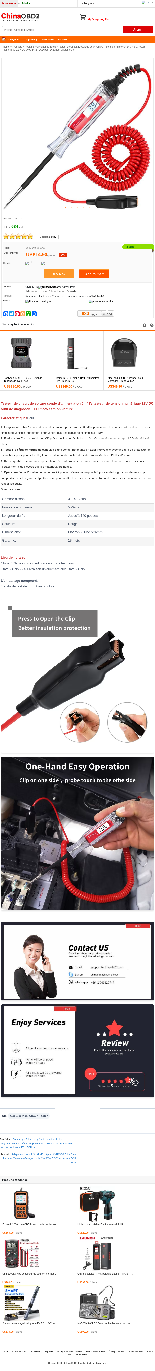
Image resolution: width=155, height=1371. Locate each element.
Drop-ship (48, 1351)
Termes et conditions (95, 1351)
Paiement (35, 1351)
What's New (48, 39)
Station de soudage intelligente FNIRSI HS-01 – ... (29, 1323)
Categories (14, 39)
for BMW (62, 39)
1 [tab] (65, 208)
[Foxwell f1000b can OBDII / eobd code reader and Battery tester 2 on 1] (22, 1204)
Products (17, 46)
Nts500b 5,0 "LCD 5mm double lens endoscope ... (105, 1323)
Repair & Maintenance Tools (40, 46)
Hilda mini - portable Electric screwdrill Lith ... (102, 1224)
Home (5, 39)
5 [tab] (90, 208)
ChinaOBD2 (71, 1363)
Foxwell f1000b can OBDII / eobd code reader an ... (30, 1224)
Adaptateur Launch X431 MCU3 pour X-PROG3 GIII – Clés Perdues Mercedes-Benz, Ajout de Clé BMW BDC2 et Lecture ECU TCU (39, 1158)
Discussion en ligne (40, 301)
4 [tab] (84, 208)
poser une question (103, 301)
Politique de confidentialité (69, 1351)
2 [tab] (71, 208)
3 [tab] (77, 208)
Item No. (7, 218)
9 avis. (52, 237)
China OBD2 (32, 18)
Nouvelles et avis (19, 1351)
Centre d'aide (81, 1354)
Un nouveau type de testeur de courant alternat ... (29, 1273)
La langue (86, 3)
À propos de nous (117, 1351)
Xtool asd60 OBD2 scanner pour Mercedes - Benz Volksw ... (73, 379)
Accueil (4, 1351)
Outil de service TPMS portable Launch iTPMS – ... (105, 1273)
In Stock (130, 246)
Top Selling (32, 39)
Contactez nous (136, 1351)
